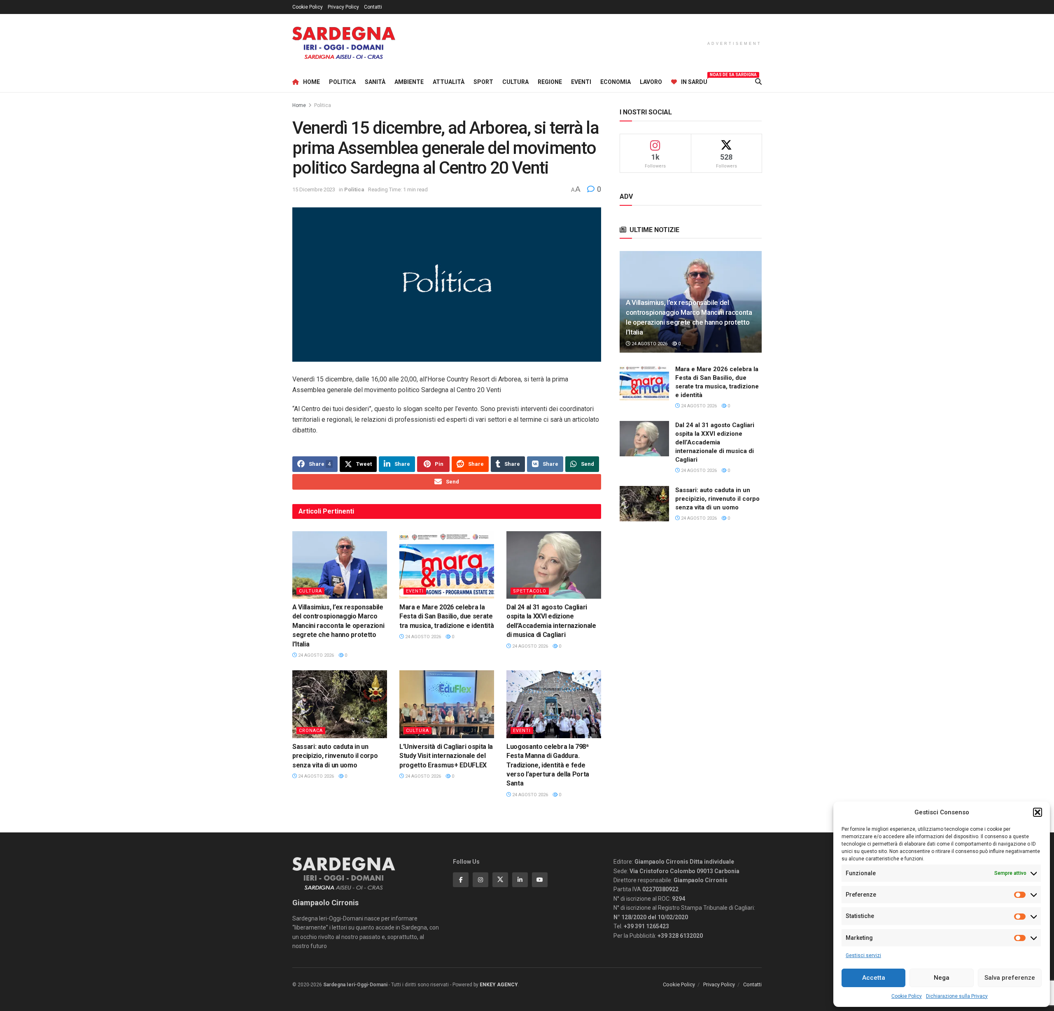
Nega (941, 977)
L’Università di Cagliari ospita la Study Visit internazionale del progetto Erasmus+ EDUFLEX (446, 756)
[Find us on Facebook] (461, 879)
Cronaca (311, 730)
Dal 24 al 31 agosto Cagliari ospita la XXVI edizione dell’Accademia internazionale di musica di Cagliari (714, 442)
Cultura (515, 82)
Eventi (581, 82)
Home (311, 82)
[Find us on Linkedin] (520, 879)
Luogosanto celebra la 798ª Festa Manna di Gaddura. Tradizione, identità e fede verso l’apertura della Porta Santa (547, 765)
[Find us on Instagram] (480, 879)
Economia (615, 82)
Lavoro (651, 82)
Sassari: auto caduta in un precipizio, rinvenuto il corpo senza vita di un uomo (335, 756)
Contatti (373, 7)
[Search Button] (758, 82)
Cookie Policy (906, 996)
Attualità (448, 82)
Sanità (375, 82)
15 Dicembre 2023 (313, 189)
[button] (1037, 812)
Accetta (873, 977)
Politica (342, 82)
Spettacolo (529, 591)
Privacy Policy (343, 7)
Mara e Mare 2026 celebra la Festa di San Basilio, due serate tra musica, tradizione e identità (446, 616)
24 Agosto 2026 (315, 655)
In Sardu (694, 80)
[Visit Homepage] (343, 43)
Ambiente (409, 82)
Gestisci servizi (863, 955)
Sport (483, 82)
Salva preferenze (1009, 977)
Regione (550, 82)
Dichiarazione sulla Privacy (957, 996)
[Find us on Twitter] (500, 879)
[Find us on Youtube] (540, 879)
